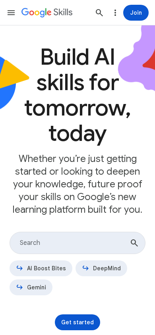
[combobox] (77, 243)
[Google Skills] (47, 12)
